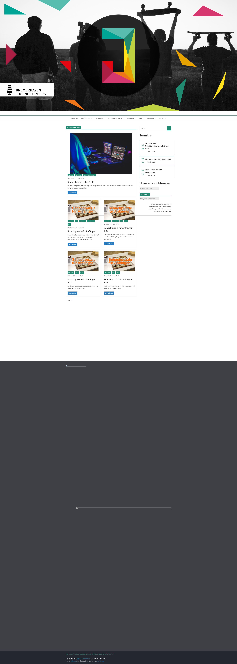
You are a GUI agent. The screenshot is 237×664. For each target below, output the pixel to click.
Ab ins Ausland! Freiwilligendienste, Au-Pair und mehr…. (156, 146)
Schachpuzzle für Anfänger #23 (118, 229)
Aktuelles (130, 118)
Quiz (69, 224)
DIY (76, 221)
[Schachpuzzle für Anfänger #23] (119, 210)
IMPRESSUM (69, 654)
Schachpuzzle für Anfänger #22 (82, 281)
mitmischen (99, 118)
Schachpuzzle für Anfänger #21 (118, 281)
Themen (161, 118)
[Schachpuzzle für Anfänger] (83, 210)
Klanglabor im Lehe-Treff (81, 182)
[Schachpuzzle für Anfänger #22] (83, 261)
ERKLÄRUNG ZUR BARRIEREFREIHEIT (103, 654)
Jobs (140, 118)
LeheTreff (81, 178)
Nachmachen (91, 221)
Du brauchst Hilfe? (115, 118)
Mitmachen (78, 175)
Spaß (126, 221)
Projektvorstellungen (89, 175)
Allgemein (70, 175)
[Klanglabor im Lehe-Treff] (101, 153)
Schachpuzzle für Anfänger (82, 231)
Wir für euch (85, 118)
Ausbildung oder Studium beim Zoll (158, 159)
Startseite (74, 118)
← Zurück (69, 300)
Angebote (150, 118)
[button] (91, 118)
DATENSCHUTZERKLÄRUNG (82, 654)
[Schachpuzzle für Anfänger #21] (119, 261)
